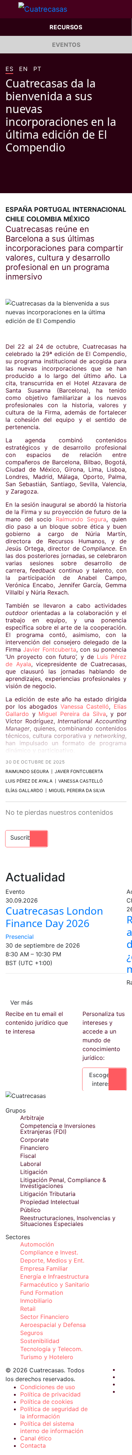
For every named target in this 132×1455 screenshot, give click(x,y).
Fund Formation (41, 1292)
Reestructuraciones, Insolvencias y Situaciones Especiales (67, 1221)
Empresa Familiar (44, 1268)
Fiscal (28, 1156)
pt (37, 69)
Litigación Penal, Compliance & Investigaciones (63, 1183)
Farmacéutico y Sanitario (54, 1284)
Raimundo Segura (81, 519)
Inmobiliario (36, 1301)
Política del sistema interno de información (51, 1427)
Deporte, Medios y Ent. (52, 1260)
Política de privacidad (50, 1394)
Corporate (34, 1140)
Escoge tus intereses (104, 1079)
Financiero (34, 1148)
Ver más (21, 1002)
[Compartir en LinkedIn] (36, 182)
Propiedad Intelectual (49, 1202)
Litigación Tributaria (48, 1194)
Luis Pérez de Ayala (29, 781)
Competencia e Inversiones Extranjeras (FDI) (57, 1129)
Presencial (20, 936)
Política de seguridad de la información (54, 1412)
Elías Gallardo (24, 790)
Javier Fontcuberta (49, 649)
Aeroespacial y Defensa (53, 1325)
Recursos (66, 27)
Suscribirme (26, 837)
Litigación (33, 1172)
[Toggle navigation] (9, 9)
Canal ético (36, 1438)
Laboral (30, 1164)
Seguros (31, 1333)
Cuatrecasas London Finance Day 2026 (54, 917)
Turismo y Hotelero (46, 1357)
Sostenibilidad (39, 1341)
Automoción (37, 1244)
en (23, 69)
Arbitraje (32, 1118)
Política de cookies (46, 1401)
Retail (28, 1309)
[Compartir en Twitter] (22, 182)
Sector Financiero (44, 1317)
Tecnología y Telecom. (51, 1349)
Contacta (33, 1445)
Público (30, 1210)
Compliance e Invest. (49, 1252)
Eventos (66, 44)
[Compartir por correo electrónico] (50, 182)
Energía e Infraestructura (54, 1276)
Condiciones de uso (47, 1387)
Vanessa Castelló (84, 706)
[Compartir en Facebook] (8, 182)
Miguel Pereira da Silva (72, 713)
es (9, 69)
